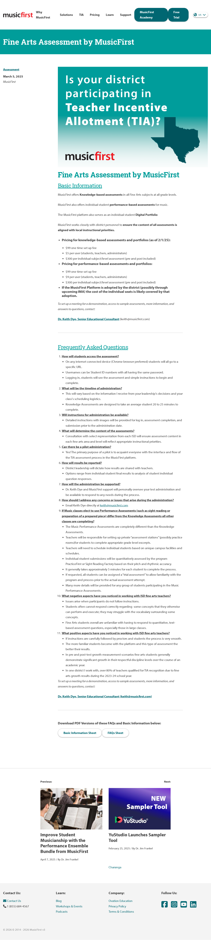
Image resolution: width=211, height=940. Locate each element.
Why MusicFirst (43, 14)
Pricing (95, 15)
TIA (81, 15)
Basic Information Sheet (79, 733)
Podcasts (62, 911)
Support (125, 15)
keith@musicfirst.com (114, 505)
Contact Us (13, 901)
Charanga (115, 867)
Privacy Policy (117, 906)
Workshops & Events (69, 906)
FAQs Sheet (115, 733)
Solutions (66, 15)
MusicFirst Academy (147, 14)
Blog (59, 901)
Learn (110, 15)
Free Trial (176, 14)
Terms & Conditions (121, 911)
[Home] (18, 14)
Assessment (11, 69)
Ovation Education (121, 901)
